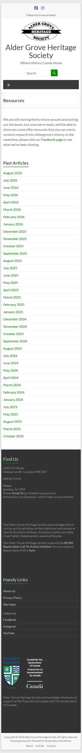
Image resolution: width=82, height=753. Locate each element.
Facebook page (52, 139)
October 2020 (13, 436)
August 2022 (12, 421)
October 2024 (13, 334)
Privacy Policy (12, 597)
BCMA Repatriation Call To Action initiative (38, 544)
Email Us (18, 493)
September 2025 (15, 253)
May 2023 (10, 414)
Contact (51, 745)
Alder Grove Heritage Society (40, 51)
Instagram (9, 626)
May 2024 (10, 370)
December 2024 (14, 319)
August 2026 (12, 173)
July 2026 (10, 180)
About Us (9, 591)
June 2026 (10, 187)
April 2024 (11, 378)
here (32, 550)
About (29, 745)
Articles (40, 745)
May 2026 (10, 195)
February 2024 (13, 392)
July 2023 (10, 407)
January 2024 (13, 399)
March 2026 (12, 209)
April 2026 (11, 202)
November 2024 (15, 326)
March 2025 (12, 297)
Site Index (9, 604)
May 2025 (10, 282)
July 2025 (10, 268)
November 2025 (15, 239)
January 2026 (13, 224)
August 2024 (12, 348)
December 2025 (14, 231)
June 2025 (10, 275)
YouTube (9, 633)
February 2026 (13, 217)
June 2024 (10, 363)
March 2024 (12, 385)
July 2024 (10, 356)
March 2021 (12, 429)
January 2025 (13, 312)
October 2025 (13, 246)
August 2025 (12, 261)
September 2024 (15, 341)
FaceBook (9, 619)
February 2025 (13, 304)
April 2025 (11, 290)
